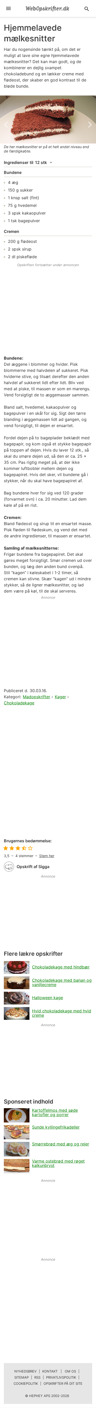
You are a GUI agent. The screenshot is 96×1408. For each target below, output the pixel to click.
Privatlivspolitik (61, 1377)
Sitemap (21, 1377)
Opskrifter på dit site (63, 1383)
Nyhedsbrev (25, 1371)
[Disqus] (48, 772)
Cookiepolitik (26, 1383)
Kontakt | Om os (59, 1371)
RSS (37, 1377)
